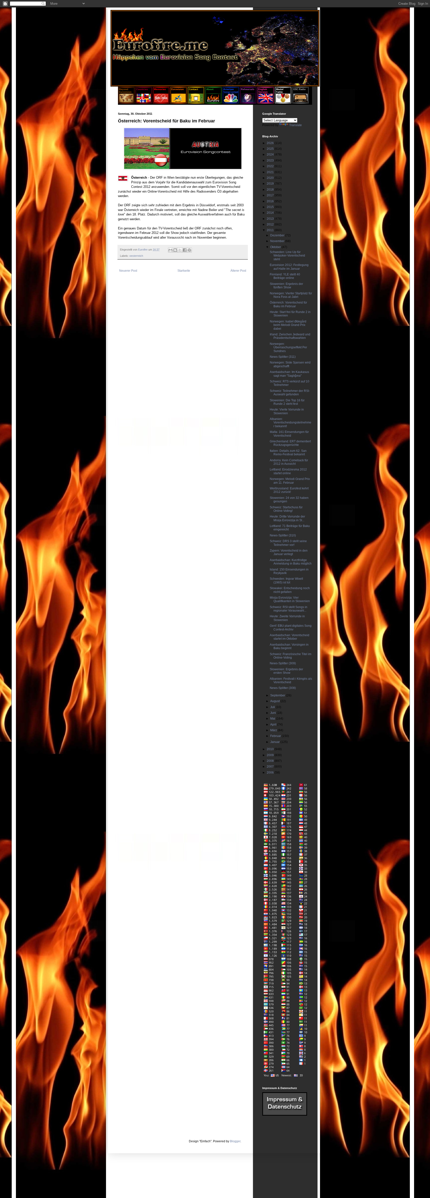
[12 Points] (300, 102)
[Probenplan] (248, 102)
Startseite (183, 270)
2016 (270, 201)
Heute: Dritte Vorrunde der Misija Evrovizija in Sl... (287, 518)
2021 (270, 172)
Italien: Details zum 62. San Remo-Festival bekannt (288, 452)
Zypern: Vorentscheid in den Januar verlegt (289, 552)
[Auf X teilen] (179, 250)
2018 (270, 189)
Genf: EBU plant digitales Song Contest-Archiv (291, 627)
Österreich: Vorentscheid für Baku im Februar (288, 304)
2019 (270, 183)
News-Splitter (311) (283, 357)
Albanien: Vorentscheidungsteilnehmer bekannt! (290, 422)
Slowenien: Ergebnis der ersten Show (286, 671)
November (277, 241)
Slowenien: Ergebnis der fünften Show (286, 285)
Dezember (277, 235)
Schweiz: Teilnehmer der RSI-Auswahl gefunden (290, 392)
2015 (270, 207)
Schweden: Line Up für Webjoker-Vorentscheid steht (287, 255)
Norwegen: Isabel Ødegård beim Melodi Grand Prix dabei (288, 325)
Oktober (276, 247)
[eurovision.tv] (178, 102)
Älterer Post (238, 270)
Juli (273, 707)
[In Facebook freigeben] (184, 250)
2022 (270, 166)
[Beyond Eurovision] (126, 102)
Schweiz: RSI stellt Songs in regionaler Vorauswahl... (288, 608)
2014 (270, 212)
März (274, 730)
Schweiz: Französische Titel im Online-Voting (290, 655)
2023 (270, 160)
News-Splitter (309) (283, 663)
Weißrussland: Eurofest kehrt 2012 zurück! (289, 490)
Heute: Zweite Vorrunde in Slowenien (287, 618)
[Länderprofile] (144, 102)
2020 (270, 178)
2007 (270, 766)
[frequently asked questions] (284, 1114)
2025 (270, 149)
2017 (270, 195)
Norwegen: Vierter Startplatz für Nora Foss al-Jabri (291, 295)
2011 (270, 230)
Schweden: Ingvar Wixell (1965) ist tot (286, 580)
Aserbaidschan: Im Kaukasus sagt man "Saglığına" (289, 373)
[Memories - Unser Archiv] (161, 102)
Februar (276, 736)
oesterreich (136, 255)
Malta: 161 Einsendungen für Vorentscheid (289, 433)
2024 (270, 154)
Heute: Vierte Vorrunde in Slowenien (287, 411)
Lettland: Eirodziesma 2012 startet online (288, 471)
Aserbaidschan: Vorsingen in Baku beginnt (289, 646)
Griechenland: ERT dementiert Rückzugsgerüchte (290, 443)
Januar (275, 742)
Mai (273, 718)
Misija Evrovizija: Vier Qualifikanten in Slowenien (290, 599)
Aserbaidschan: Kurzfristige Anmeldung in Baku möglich (291, 561)
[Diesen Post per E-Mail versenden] (170, 250)
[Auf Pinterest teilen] (189, 250)
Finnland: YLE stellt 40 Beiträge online (285, 276)
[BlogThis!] (175, 250)
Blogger (235, 1141)
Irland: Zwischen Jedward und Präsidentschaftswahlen (290, 336)
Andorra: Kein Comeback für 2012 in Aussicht (289, 462)
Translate (295, 125)
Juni (273, 713)
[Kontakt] (196, 102)
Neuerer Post (128, 270)
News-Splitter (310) (283, 535)
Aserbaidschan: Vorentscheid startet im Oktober (289, 636)
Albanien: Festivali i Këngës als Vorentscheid (291, 680)
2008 (270, 761)
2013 (270, 218)
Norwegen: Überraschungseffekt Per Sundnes (288, 347)
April (273, 724)
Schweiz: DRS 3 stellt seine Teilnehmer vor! (288, 542)
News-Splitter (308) (283, 688)
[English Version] (265, 102)
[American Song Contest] (230, 102)
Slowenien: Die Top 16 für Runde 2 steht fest (287, 402)
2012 (270, 224)
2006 (270, 772)
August (275, 701)
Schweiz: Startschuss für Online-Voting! (286, 509)
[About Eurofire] (213, 102)
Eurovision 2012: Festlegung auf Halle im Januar (289, 266)
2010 (270, 749)
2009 (270, 755)
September (278, 695)
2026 (270, 143)
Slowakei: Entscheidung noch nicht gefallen (290, 589)
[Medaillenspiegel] (283, 102)
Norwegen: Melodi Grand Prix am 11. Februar (290, 480)
